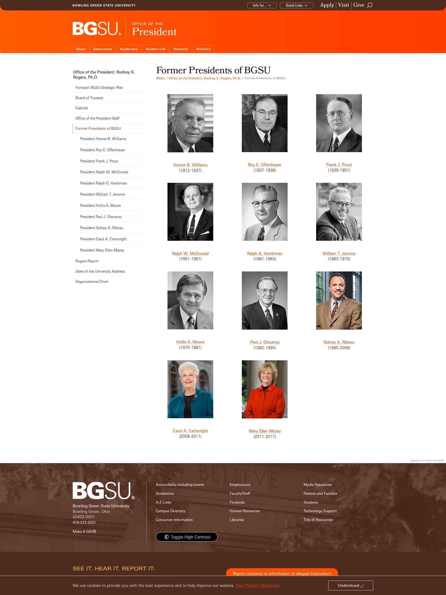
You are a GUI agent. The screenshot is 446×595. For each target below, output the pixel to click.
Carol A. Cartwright (190, 430)
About (81, 49)
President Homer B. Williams (103, 139)
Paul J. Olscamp (264, 342)
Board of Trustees (89, 98)
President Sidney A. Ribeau (101, 228)
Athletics (203, 49)
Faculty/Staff (240, 493)
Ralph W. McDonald (190, 253)
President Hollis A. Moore (100, 205)
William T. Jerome (339, 253)
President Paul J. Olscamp (100, 216)
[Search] (369, 5)
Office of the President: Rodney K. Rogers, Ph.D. (205, 78)
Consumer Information (174, 520)
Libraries (237, 520)
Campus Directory (170, 511)
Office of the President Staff (97, 118)
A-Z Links (163, 502)
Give (358, 5)
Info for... (259, 5)
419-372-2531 (84, 522)
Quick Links (294, 5)
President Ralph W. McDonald (104, 172)
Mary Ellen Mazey (265, 430)
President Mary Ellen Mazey (102, 250)
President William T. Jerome (102, 194)
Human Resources (245, 511)
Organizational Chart (91, 281)
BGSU (160, 78)
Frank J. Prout (339, 164)
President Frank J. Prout (99, 161)
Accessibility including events (180, 484)
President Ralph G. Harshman (103, 183)
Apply (327, 5)
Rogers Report (86, 261)
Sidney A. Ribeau (339, 342)
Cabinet (81, 108)
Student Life (156, 49)
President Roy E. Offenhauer (102, 150)
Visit (343, 5)
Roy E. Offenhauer (264, 164)
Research (181, 49)
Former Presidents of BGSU (98, 128)
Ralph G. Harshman (264, 253)
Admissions (102, 49)
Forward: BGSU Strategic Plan (99, 87)
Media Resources (318, 484)
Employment (240, 484)
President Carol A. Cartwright (103, 239)
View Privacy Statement (257, 585)
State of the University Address (100, 271)
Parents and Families (321, 493)
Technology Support (320, 511)
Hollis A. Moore (190, 341)
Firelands (237, 502)
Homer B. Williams (190, 164)
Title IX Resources (318, 520)
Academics (129, 49)
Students (311, 502)
